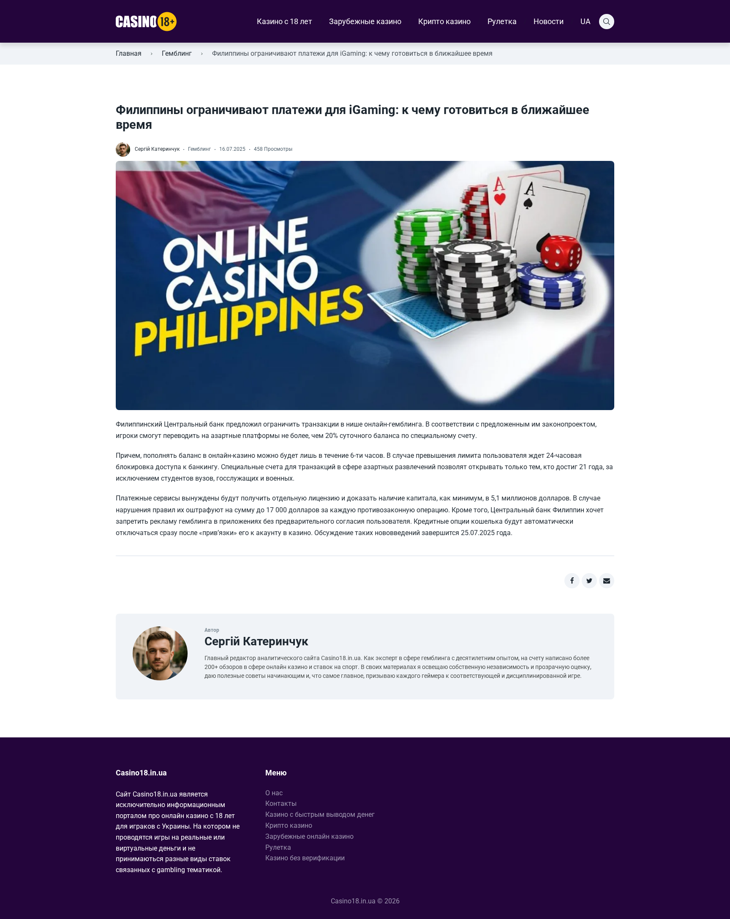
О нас (274, 793)
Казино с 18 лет (284, 21)
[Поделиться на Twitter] (589, 580)
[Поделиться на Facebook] (572, 580)
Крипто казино (444, 21)
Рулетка (502, 21)
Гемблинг (177, 53)
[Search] (606, 21)
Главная (129, 53)
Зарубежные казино (365, 21)
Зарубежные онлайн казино (309, 836)
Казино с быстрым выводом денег (320, 814)
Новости (549, 21)
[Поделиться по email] (606, 580)
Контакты (281, 803)
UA (585, 21)
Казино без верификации (305, 858)
